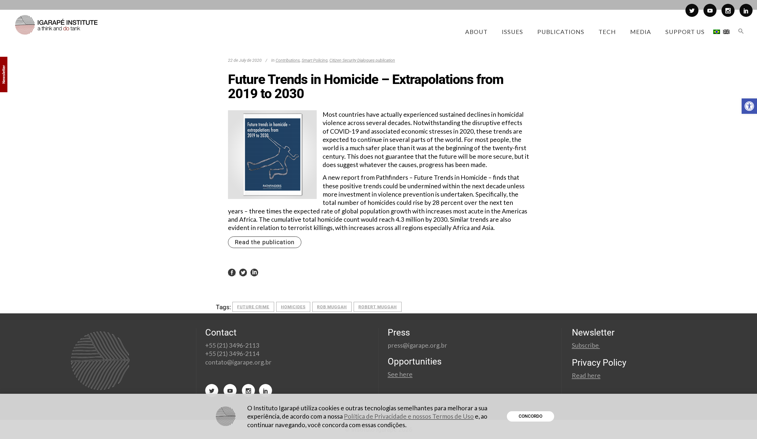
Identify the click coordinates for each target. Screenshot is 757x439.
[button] (749, 106)
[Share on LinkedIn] (254, 272)
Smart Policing (315, 60)
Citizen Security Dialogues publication (362, 60)
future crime (253, 306)
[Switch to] (717, 31)
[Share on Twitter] (243, 272)
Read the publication (265, 242)
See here (400, 374)
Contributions (288, 60)
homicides (293, 306)
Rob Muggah (332, 306)
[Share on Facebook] (232, 272)
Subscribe (586, 345)
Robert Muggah (377, 306)
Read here (586, 375)
